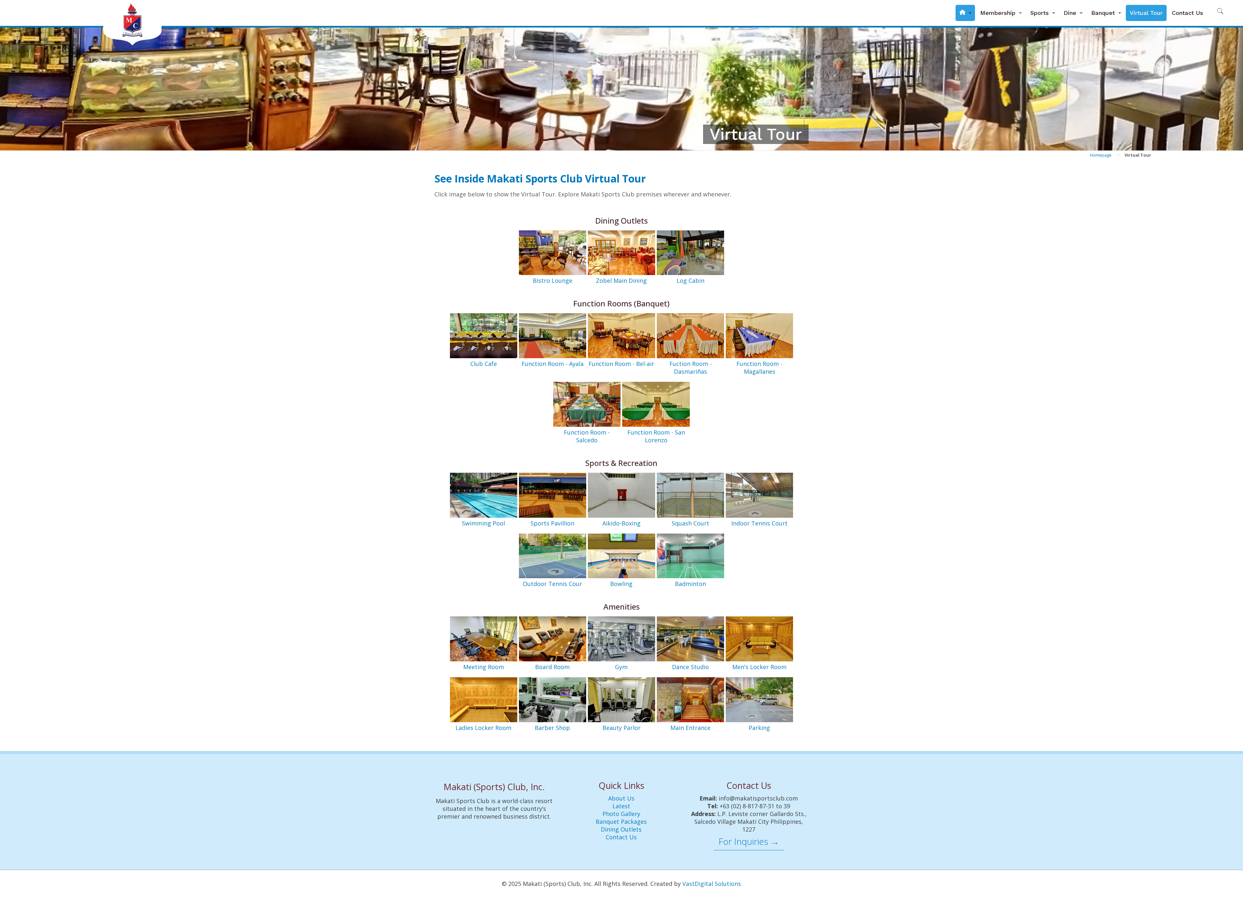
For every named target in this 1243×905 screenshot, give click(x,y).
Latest (621, 806)
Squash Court (690, 523)
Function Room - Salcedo (587, 436)
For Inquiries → (749, 841)
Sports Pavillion (552, 523)
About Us (621, 798)
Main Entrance (690, 728)
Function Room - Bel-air (621, 364)
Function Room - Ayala (552, 364)
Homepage (1101, 155)
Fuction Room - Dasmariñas (690, 367)
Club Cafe (483, 364)
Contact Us (621, 837)
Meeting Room (483, 667)
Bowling (621, 584)
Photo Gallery (621, 814)
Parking (759, 728)
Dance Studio (690, 667)
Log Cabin (690, 280)
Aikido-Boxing (621, 523)
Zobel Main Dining (621, 280)
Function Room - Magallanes (759, 367)
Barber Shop (552, 728)
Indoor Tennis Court (759, 523)
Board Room (552, 667)
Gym (621, 667)
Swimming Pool (483, 523)
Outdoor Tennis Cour (552, 584)
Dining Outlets (621, 829)
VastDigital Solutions (711, 884)
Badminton (690, 584)
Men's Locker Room (759, 667)
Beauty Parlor (621, 728)
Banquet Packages (621, 821)
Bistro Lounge (552, 280)
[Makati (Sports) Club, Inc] (132, 22)
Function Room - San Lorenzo (656, 436)
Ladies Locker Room (483, 728)
